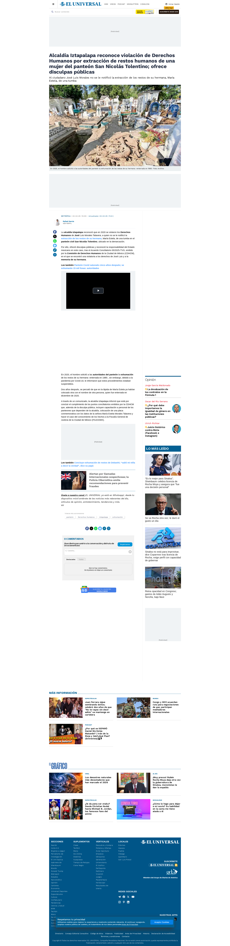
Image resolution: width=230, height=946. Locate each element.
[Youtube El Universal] (133, 897)
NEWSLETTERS (132, 4)
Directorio (59, 933)
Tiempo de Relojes (81, 862)
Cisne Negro (78, 865)
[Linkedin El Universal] (128, 902)
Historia (146, 933)
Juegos (99, 877)
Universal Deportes (59, 891)
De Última (77, 854)
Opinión (150, 380)
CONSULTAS (144, 4)
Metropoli (55, 874)
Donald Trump (57, 871)
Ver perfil (67, 223)
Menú (53, 914)
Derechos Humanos (86, 517)
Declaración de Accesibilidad (163, 933)
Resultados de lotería (102, 887)
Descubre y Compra (104, 845)
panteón (69, 517)
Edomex (121, 845)
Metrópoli (66, 216)
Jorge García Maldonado (157, 385)
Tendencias (56, 903)
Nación (54, 845)
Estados (54, 877)
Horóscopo (100, 883)
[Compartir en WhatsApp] (55, 241)
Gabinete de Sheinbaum (56, 864)
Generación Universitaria (101, 861)
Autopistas (78, 860)
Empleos (100, 854)
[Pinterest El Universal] (124, 902)
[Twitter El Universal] (128, 897)
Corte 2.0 (55, 848)
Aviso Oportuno (102, 851)
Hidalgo (121, 854)
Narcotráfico (56, 880)
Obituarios (100, 857)
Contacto (125, 936)
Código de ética (96, 933)
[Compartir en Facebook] (55, 232)
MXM (106, 4)
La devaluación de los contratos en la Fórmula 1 (156, 392)
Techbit (54, 911)
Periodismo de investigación (57, 855)
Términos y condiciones (110, 936)
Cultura (54, 897)
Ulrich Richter (152, 423)
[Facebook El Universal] (124, 897)
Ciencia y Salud (57, 906)
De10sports (101, 868)
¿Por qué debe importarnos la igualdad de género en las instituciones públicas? (157, 411)
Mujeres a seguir (58, 851)
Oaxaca (121, 848)
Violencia (108, 933)
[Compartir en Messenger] (55, 245)
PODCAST (121, 4)
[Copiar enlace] (55, 250)
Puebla (121, 851)
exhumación (117, 517)
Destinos (77, 857)
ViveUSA (99, 874)
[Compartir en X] (55, 236)
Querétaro (122, 857)
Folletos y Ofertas (103, 848)
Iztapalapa (103, 517)
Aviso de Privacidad (133, 933)
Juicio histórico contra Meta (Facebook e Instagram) (155, 431)
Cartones (55, 885)
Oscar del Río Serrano (156, 401)
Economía (55, 888)
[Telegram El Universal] (119, 897)
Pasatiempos (101, 880)
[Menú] (53, 4)
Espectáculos (57, 894)
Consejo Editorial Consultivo (76, 933)
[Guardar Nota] (55, 254)
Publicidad (118, 933)
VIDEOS (113, 4)
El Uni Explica (57, 860)
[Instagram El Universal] (119, 902)
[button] (169, 12)
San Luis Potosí (124, 860)
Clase (75, 845)
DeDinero (100, 871)
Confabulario (56, 900)
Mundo (54, 868)
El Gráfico (100, 865)
